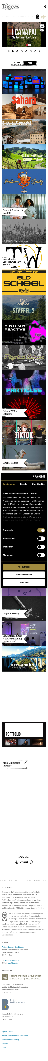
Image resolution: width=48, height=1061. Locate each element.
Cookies (5, 1044)
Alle (30, 63)
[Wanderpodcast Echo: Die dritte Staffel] (24, 307)
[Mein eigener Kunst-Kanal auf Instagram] (24, 709)
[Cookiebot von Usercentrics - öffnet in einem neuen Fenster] (34, 476)
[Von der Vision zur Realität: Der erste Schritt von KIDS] (24, 81)
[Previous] (8, 51)
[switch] (41, 538)
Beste (17, 62)
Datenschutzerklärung (10, 1040)
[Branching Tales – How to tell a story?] (24, 809)
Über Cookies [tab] (38, 484)
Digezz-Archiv (7, 1032)
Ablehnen (24, 582)
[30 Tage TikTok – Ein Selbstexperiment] (24, 432)
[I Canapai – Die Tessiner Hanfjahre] (24, 34)
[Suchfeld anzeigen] (45, 6)
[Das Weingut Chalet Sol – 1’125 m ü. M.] (24, 156)
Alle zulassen (24, 567)
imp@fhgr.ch (13, 963)
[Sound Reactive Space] (24, 332)
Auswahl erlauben (24, 575)
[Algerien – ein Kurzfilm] (24, 106)
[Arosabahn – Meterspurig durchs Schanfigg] (24, 659)
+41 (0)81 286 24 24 (12, 960)
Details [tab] (23, 484)
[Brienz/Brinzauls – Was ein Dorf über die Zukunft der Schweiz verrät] (24, 131)
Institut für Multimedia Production (15, 1036)
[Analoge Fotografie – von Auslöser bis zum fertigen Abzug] (24, 231)
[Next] (39, 51)
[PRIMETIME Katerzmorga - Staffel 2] (24, 37)
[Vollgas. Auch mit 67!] (24, 684)
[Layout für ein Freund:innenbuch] (24, 834)
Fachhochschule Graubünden (13, 947)
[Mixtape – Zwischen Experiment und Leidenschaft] (24, 357)
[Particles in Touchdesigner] (24, 382)
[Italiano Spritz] (24, 181)
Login (4, 1048)
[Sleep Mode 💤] (24, 784)
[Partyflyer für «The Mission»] (24, 282)
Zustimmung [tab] (9, 484)
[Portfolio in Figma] (24, 734)
